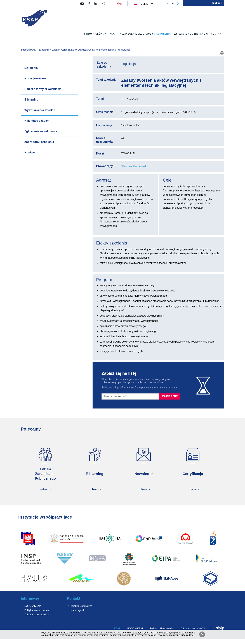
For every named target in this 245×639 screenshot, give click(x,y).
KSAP (113, 34)
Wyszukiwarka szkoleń (39, 110)
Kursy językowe (35, 78)
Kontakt (217, 34)
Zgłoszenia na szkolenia (40, 131)
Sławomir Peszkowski (134, 166)
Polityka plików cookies (36, 610)
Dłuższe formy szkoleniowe (42, 89)
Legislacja (128, 64)
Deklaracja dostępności (36, 614)
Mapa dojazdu (77, 610)
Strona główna (95, 34)
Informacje (30, 598)
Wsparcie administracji (191, 34)
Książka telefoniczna (81, 606)
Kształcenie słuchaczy (136, 34)
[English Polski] (149, 4)
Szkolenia (163, 34)
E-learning (31, 99)
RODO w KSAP (32, 606)
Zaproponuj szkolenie (39, 141)
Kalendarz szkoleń (37, 120)
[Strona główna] (34, 19)
